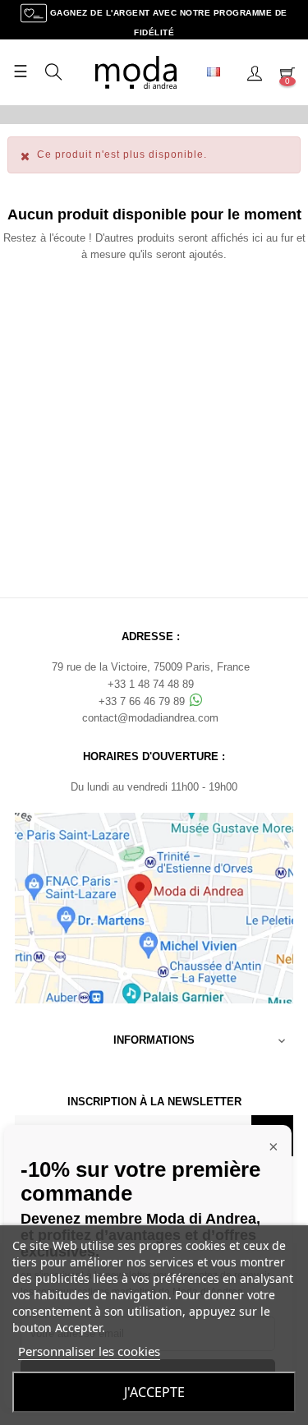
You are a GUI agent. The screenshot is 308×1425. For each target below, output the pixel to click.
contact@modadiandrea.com (150, 718)
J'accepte (154, 1392)
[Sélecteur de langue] (220, 72)
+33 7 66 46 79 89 (143, 701)
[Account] (254, 72)
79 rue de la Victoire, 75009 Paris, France (151, 667)
